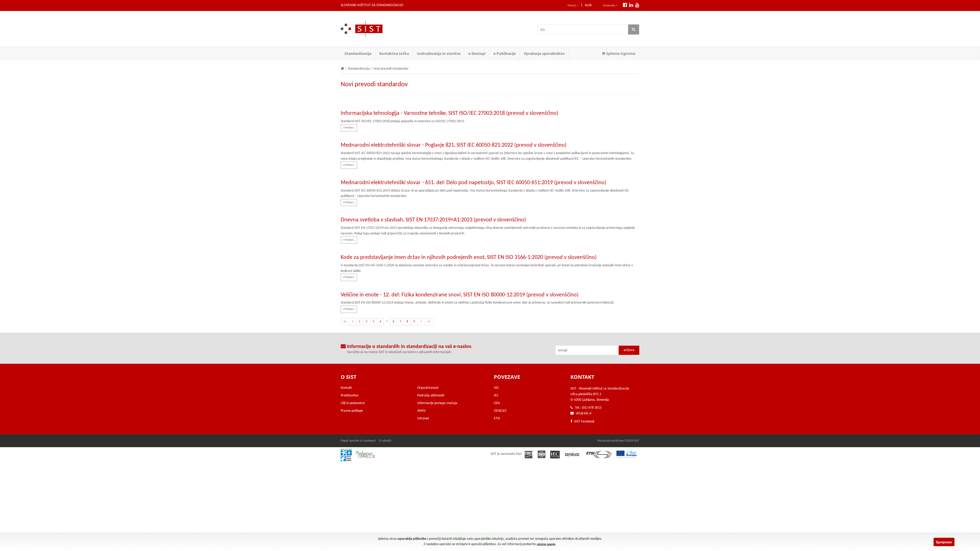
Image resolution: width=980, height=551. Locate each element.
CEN (497, 403)
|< (345, 321)
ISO (496, 388)
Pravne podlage (352, 411)
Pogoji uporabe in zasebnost (358, 440)
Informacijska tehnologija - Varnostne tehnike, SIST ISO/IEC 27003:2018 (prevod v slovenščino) (449, 113)
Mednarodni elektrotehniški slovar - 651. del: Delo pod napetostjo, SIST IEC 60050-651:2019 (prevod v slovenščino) (473, 183)
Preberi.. (349, 127)
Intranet (423, 418)
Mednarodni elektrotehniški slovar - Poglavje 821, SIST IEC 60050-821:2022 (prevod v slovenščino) (454, 145)
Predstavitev (350, 395)
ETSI (497, 418)
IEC (496, 395)
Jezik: (588, 5)
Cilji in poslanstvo (353, 403)
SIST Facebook (583, 421)
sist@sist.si (583, 413)
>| (428, 321)
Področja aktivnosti (430, 395)
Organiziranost (427, 388)
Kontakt (346, 388)
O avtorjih (385, 440)
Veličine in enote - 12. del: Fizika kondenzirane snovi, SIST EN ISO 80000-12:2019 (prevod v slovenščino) (460, 295)
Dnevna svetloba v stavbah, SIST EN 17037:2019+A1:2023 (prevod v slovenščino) (433, 220)
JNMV (421, 411)
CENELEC (500, 411)
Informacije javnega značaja (437, 403)
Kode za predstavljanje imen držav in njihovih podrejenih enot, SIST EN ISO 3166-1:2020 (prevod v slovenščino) (469, 257)
